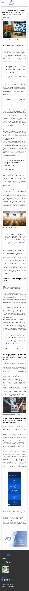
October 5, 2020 (19, 349)
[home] (14, 2)
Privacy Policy (4, 586)
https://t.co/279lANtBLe (11, 343)
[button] (3, 2)
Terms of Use (11, 586)
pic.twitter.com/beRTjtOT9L (12, 345)
